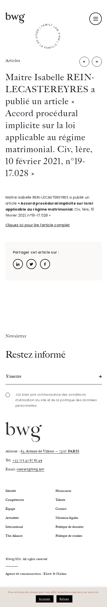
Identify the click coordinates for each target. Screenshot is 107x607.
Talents (60, 500)
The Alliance (14, 536)
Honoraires (63, 491)
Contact (60, 509)
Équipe (10, 509)
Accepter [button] (44, 598)
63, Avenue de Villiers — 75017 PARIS (50, 451)
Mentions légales (66, 518)
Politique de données (69, 527)
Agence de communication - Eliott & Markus (36, 574)
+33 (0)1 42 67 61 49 (27, 460)
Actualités (12, 518)
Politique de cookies (68, 536)
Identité (10, 491)
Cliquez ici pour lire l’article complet (37, 225)
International (14, 527)
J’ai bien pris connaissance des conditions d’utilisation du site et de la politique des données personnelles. (56, 400)
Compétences (14, 500)
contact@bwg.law (30, 469)
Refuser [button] (64, 598)
